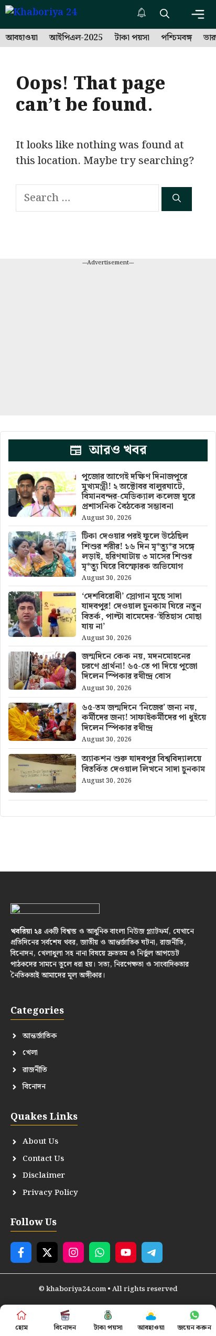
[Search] (176, 199)
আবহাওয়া (22, 38)
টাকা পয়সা (131, 38)
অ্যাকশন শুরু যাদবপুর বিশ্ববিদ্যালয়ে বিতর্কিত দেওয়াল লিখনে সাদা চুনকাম (143, 763)
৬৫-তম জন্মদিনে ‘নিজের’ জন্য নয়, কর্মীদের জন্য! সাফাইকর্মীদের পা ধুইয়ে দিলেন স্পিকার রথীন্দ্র (144, 717)
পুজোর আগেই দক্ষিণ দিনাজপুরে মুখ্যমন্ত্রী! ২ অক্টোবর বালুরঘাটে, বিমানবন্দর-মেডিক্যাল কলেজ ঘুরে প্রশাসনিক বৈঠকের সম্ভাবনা (138, 492)
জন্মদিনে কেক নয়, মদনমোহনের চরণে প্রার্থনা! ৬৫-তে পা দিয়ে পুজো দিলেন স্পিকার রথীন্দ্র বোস (140, 666)
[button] (164, 14)
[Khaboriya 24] (51, 14)
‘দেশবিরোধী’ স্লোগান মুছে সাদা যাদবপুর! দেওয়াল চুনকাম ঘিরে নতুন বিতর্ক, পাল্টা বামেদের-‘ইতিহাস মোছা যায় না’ (142, 611)
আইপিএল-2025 (76, 38)
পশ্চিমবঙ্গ (176, 38)
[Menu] (198, 14)
